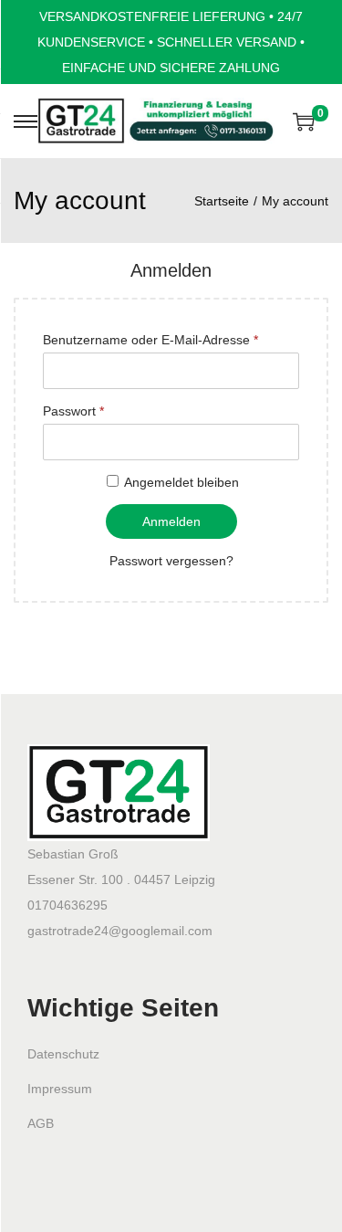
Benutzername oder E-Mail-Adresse (150, 339)
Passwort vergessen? (171, 560)
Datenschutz (63, 1054)
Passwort (73, 411)
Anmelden (171, 521)
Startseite (221, 201)
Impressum (59, 1088)
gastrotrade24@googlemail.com (119, 930)
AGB (40, 1123)
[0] (304, 121)
